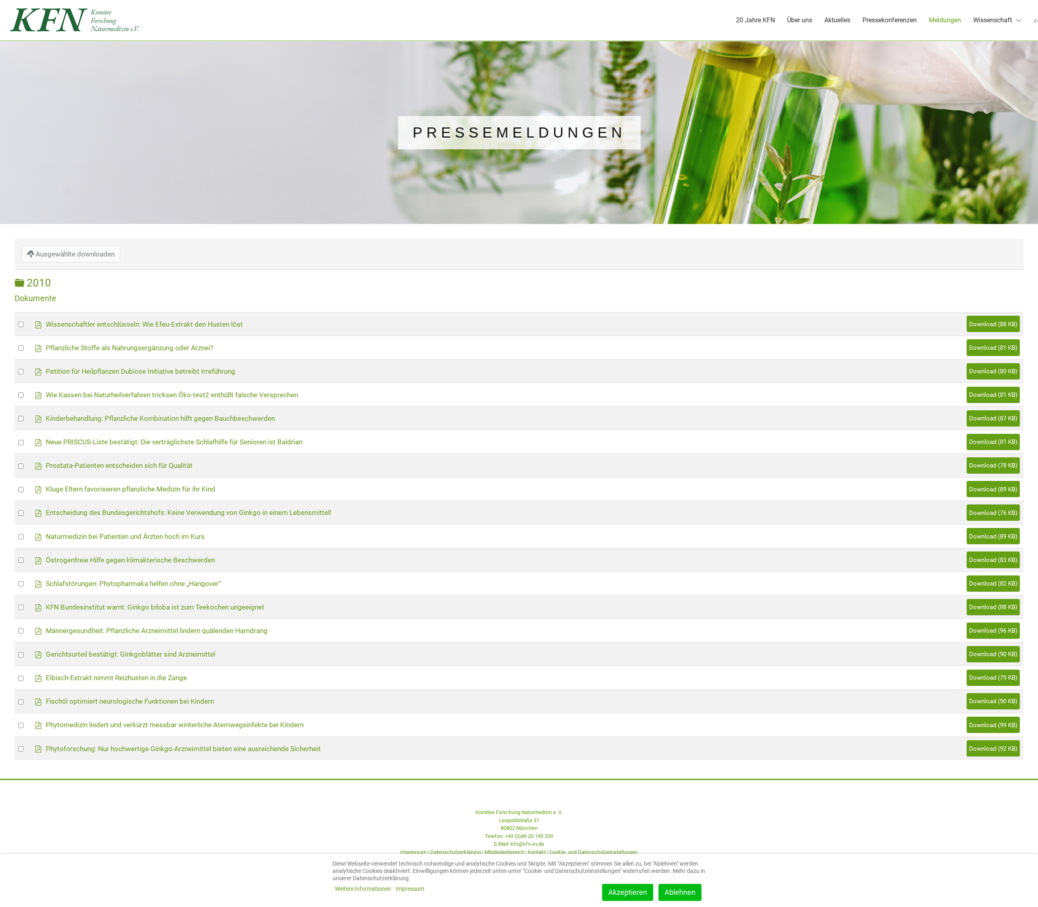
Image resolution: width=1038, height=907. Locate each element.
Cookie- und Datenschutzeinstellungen (593, 852)
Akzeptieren (627, 892)
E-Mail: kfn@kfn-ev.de (519, 844)
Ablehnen (680, 892)
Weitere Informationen (363, 888)
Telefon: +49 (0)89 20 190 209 (519, 836)
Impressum (413, 852)
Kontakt (537, 852)
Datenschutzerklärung (455, 852)
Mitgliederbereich (504, 852)
